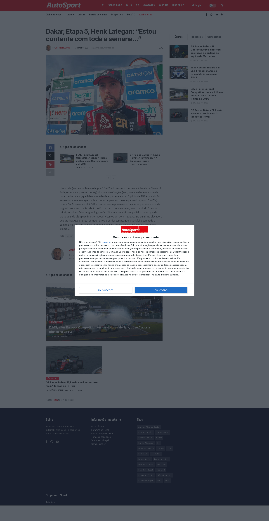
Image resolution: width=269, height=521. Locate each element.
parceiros (106, 242)
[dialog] (134, 260)
